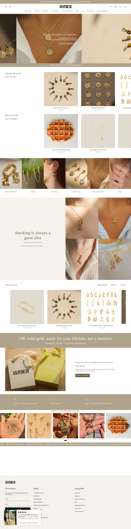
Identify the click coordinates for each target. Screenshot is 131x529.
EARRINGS (37, 496)
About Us (77, 493)
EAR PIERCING (38, 499)
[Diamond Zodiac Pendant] (98, 89)
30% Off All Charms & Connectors (70, 2)
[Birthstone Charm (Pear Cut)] (61, 89)
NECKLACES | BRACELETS (41, 505)
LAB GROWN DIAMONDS (41, 517)
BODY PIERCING (38, 502)
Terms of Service (79, 511)
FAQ (76, 502)
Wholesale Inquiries (80, 505)
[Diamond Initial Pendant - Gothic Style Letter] (101, 307)
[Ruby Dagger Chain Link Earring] (98, 131)
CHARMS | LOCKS (39, 493)
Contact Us (78, 508)
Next (128, 307)
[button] (27, 11)
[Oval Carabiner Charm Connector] (27, 307)
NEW (35, 511)
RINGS (35, 508)
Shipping (77, 496)
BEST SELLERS (38, 514)
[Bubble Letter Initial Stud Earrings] (61, 131)
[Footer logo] (10, 482)
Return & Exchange (80, 499)
